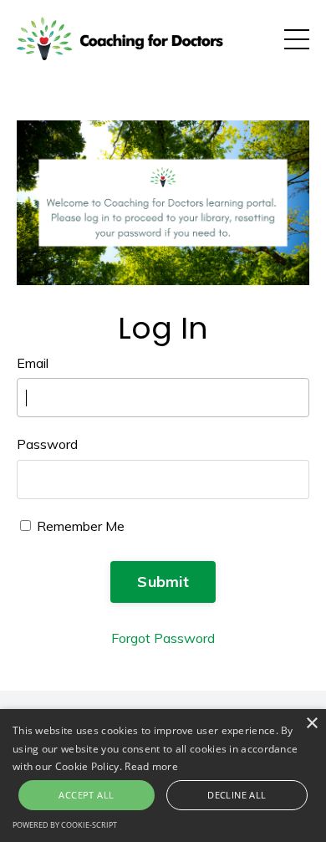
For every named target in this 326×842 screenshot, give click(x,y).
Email (32, 363)
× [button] (311, 723)
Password (47, 444)
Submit (163, 581)
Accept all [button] (86, 794)
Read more (151, 766)
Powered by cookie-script (65, 824)
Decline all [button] (236, 794)
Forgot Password (163, 638)
